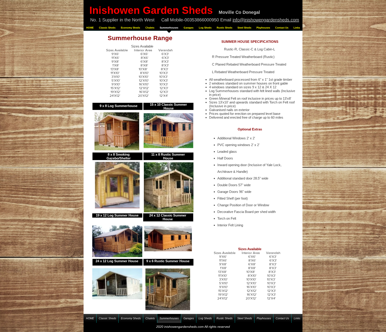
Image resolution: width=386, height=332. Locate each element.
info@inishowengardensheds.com (266, 19)
